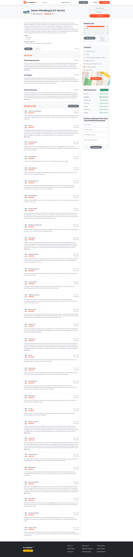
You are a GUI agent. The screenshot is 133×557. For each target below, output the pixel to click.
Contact (37, 49)
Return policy (101, 548)
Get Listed (105, 2)
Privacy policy (101, 545)
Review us (100, 12)
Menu (96, 2)
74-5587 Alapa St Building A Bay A (96, 57)
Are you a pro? (28, 550)
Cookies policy (101, 551)
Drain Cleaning (30, 90)
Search (84, 2)
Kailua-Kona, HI (38, 14)
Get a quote (99, 8)
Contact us (70, 551)
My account (85, 545)
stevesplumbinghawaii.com (94, 64)
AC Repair (28, 75)
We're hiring (70, 548)
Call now (100, 16)
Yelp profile (89, 70)
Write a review (102, 39)
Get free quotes (96, 147)
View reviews (89, 38)
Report (77, 112)
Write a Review (73, 106)
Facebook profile (91, 67)
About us (70, 545)
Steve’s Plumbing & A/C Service (48, 10)
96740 (87, 54)
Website (28, 49)
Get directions (96, 78)
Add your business (87, 548)
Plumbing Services (31, 60)
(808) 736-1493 (90, 61)
